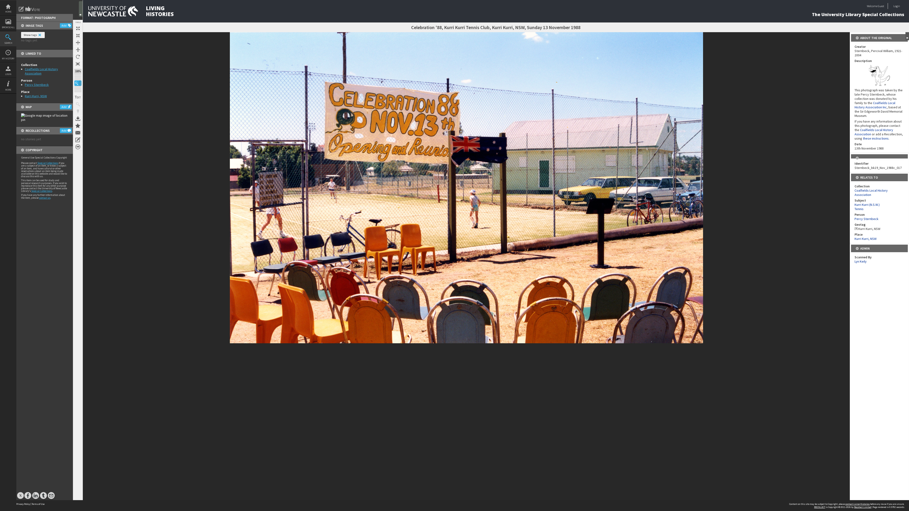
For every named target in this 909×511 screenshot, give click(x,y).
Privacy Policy (23, 504)
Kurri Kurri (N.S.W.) (867, 205)
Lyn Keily (861, 261)
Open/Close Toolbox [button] (81, 9)
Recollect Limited (862, 507)
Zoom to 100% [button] (78, 63)
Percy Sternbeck (37, 85)
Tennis (859, 209)
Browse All (8, 27)
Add (64, 25)
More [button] (8, 89)
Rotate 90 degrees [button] (78, 56)
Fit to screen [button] (78, 35)
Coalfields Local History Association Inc (875, 105)
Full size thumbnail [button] (78, 28)
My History (8, 58)
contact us (44, 197)
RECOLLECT (819, 507)
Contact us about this (78, 132)
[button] (77, 83)
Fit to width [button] (78, 42)
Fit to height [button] (78, 49)
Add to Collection (78, 125)
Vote (33, 9)
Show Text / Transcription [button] (78, 97)
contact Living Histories (857, 504)
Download (78, 118)
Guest (881, 6)
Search (8, 42)
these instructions (876, 138)
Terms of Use (38, 504)
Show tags (30, 35)
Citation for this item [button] (78, 146)
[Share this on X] (20, 493)
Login (8, 74)
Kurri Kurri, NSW (36, 96)
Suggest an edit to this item (21, 9)
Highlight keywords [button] (78, 111)
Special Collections (47, 163)
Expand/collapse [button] (907, 36)
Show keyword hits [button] (78, 104)
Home (8, 11)
